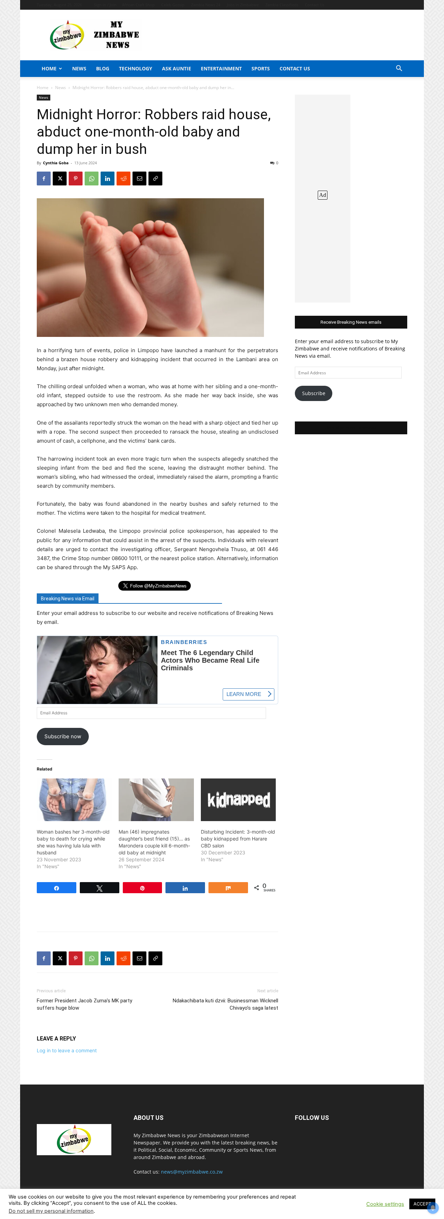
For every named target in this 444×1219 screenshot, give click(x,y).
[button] (399, 69)
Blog (102, 68)
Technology (135, 68)
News (79, 68)
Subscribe (313, 393)
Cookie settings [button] (385, 1204)
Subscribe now (62, 736)
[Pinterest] (76, 178)
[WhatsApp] (92, 178)
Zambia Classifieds (281, 4)
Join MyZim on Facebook (351, 428)
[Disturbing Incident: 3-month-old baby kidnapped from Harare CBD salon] (238, 799)
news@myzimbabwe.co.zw (192, 1171)
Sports (260, 68)
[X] (60, 178)
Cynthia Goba (56, 162)
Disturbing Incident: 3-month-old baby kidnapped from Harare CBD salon (238, 838)
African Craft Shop (138, 4)
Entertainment (221, 68)
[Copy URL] (155, 178)
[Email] (139, 178)
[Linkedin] (107, 178)
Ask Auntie (176, 68)
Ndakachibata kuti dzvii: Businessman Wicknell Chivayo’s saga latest (225, 1004)
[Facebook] (44, 178)
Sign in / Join (105, 4)
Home (49, 68)
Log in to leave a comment (67, 1050)
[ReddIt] (123, 178)
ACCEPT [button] (422, 1204)
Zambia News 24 (205, 4)
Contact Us (314, 4)
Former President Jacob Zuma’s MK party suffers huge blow (84, 1004)
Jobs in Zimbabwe (243, 4)
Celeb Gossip (173, 4)
